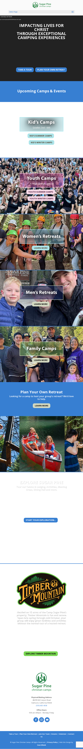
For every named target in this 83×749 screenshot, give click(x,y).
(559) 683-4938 (41, 705)
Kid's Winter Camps (41, 142)
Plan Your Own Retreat (51, 69)
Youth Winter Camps (41, 198)
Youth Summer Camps (40, 191)
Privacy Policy (52, 742)
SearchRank (41, 745)
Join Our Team (44, 734)
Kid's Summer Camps (41, 135)
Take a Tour (25, 69)
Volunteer (62, 734)
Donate (54, 734)
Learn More (40, 248)
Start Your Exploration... (41, 520)
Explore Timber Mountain (41, 653)
